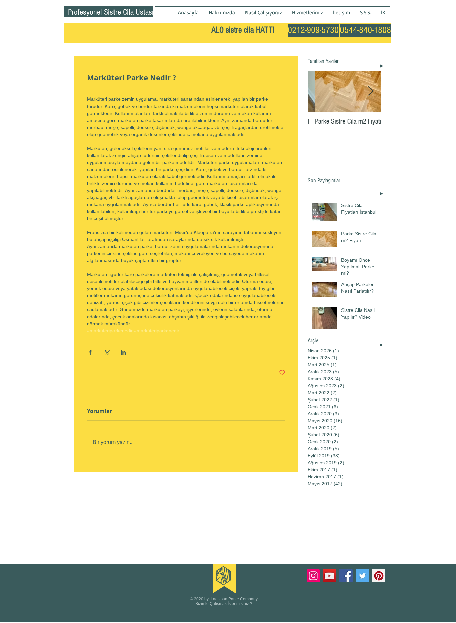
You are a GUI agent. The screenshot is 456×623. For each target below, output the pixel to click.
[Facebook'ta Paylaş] (90, 352)
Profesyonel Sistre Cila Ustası (111, 12)
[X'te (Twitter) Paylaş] (106, 352)
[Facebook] (346, 575)
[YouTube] (329, 575)
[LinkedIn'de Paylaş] (123, 352)
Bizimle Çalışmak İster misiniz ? (223, 603)
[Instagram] (313, 575)
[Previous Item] (318, 91)
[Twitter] (362, 575)
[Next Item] (371, 91)
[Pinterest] (378, 575)
